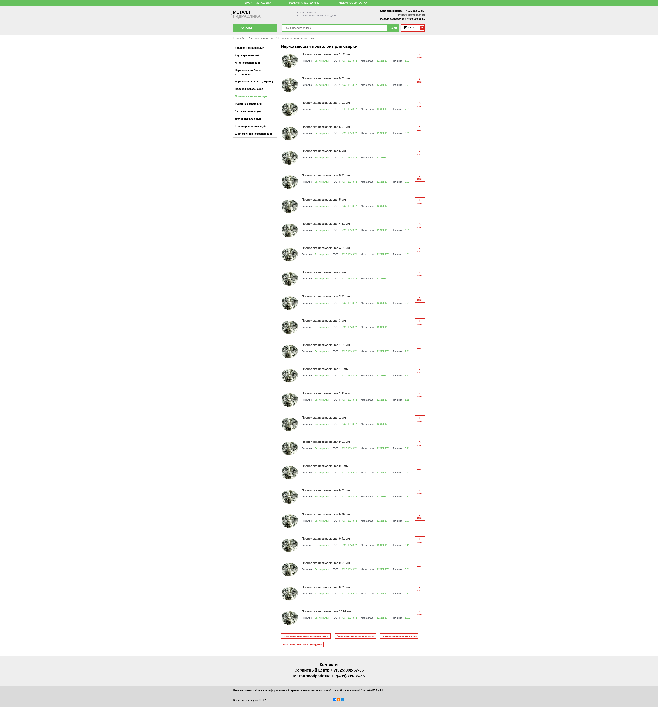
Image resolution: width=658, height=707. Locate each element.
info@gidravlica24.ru (411, 14)
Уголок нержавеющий (248, 118)
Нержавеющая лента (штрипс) (254, 81)
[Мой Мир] (342, 699)
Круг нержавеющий (247, 55)
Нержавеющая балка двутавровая (248, 72)
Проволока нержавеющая (261, 38)
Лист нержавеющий (247, 62)
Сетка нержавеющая (248, 111)
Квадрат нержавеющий (249, 47)
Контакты (311, 12)
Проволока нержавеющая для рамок (355, 636)
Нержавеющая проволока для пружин (302, 644)
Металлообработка (353, 2)
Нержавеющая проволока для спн (399, 636)
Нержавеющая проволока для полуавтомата (306, 636)
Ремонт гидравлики (257, 2)
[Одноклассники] (338, 699)
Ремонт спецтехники (305, 2)
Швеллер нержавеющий (250, 126)
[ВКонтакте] (334, 699)
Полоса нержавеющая (249, 88)
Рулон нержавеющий (248, 103)
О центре (300, 12)
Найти (393, 27)
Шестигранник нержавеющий (253, 133)
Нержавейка (239, 38)
